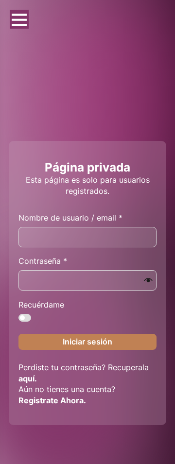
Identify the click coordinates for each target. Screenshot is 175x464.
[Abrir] (19, 19)
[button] (148, 280)
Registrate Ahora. (52, 400)
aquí (26, 378)
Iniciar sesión (87, 341)
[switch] (24, 318)
